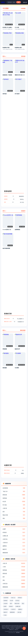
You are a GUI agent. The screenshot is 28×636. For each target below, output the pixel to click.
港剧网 (3, 2)
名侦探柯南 (14, 488)
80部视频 (23, 8)
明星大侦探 (14, 515)
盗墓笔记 (14, 546)
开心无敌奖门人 (14, 318)
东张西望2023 (14, 321)
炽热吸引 (14, 532)
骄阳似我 (14, 494)
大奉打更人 (14, 539)
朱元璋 (14, 501)
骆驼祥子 (14, 549)
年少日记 (14, 202)
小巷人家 (14, 563)
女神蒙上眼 (14, 535)
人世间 (14, 566)
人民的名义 (14, 542)
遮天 (14, 511)
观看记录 (25, 2)
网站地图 (18, 632)
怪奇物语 (14, 498)
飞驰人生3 (14, 491)
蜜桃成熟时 (14, 196)
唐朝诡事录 (14, 552)
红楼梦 (14, 529)
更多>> (4, 56)
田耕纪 (14, 473)
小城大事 (14, 508)
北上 (14, 470)
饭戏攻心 (14, 199)
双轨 (14, 518)
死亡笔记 (14, 505)
